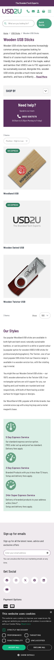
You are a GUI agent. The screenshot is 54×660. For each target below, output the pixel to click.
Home (5, 33)
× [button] (51, 612)
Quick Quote (41, 23)
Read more (26, 624)
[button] (27, 655)
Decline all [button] (39, 647)
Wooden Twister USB (14, 301)
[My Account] (38, 11)
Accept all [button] (13, 647)
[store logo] (11, 11)
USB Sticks (15, 33)
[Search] (5, 23)
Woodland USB (11, 193)
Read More (41, 76)
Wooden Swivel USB (13, 247)
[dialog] (27, 634)
